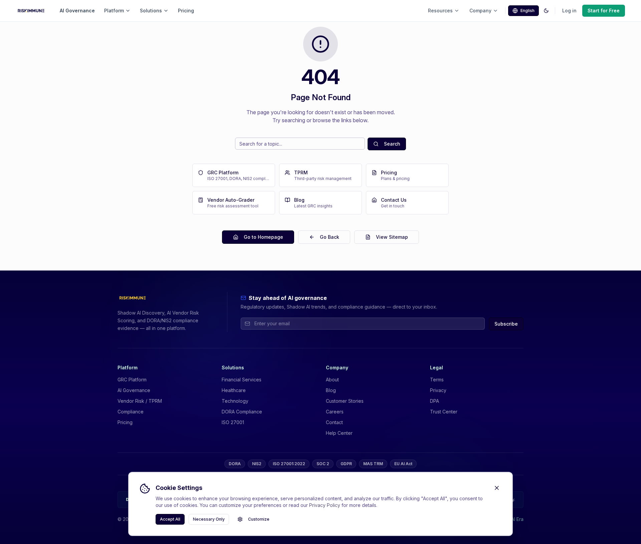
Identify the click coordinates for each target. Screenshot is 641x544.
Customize (258, 519)
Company (480, 10)
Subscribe (506, 324)
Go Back (329, 237)
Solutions (151, 10)
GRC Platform (132, 379)
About (332, 379)
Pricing (186, 10)
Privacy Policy (324, 505)
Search (392, 144)
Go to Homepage (263, 237)
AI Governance (77, 10)
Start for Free (604, 10)
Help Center (339, 433)
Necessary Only (209, 519)
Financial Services (241, 379)
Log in (569, 10)
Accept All (170, 519)
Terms (437, 379)
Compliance (131, 411)
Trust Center (443, 411)
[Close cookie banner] (496, 488)
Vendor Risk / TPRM (140, 401)
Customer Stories (345, 401)
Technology (235, 401)
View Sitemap (392, 237)
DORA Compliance (242, 411)
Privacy (438, 390)
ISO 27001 (233, 422)
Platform (114, 10)
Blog (331, 390)
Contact (334, 422)
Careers (335, 411)
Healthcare (234, 390)
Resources (440, 10)
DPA (434, 401)
